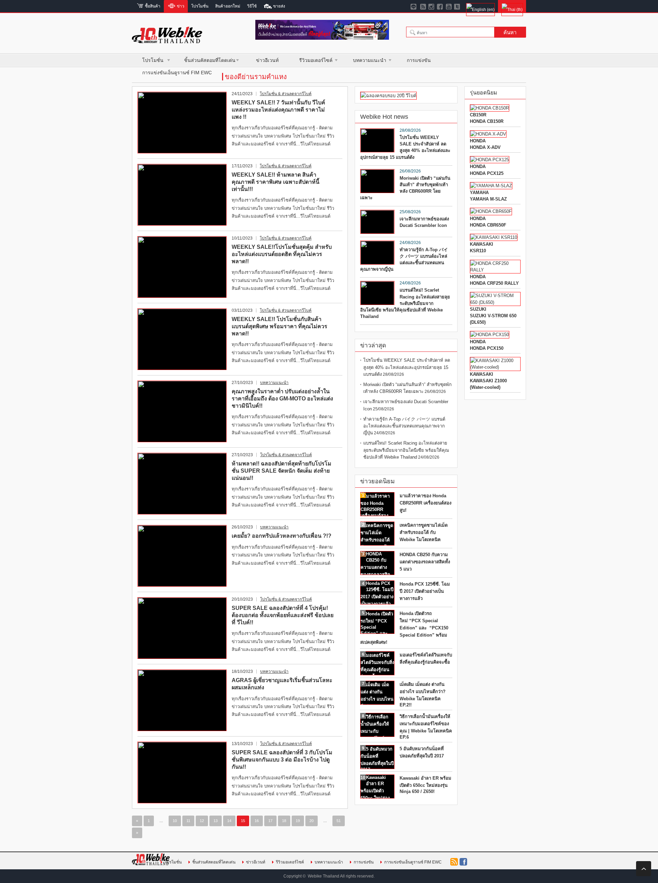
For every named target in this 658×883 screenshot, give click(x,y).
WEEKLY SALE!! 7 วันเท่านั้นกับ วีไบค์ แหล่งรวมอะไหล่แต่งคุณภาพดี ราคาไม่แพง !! (278, 110)
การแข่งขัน (419, 60)
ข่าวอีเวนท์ (267, 60)
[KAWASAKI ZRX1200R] (493, 237)
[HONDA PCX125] (489, 159)
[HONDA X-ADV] (488, 134)
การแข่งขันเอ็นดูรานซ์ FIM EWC (177, 72)
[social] (423, 6)
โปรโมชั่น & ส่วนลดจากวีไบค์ (286, 93)
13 (216, 821)
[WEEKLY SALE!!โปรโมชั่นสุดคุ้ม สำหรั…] (182, 267)
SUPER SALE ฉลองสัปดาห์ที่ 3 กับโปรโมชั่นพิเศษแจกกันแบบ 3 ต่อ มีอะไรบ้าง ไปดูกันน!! (282, 760)
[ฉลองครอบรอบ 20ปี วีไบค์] (388, 95)
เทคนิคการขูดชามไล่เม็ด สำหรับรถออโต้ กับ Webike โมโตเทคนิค (424, 532)
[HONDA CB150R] (489, 108)
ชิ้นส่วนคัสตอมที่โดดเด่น (209, 60)
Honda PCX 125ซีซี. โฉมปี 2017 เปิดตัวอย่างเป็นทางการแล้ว (425, 591)
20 (311, 821)
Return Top (643, 868)
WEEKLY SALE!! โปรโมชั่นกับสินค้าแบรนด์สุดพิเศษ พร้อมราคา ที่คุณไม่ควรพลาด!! (279, 326)
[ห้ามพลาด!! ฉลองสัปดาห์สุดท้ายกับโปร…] (182, 483)
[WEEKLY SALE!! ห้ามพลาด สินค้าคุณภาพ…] (182, 195)
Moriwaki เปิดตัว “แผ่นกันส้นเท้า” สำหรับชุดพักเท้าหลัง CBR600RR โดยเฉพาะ (405, 188)
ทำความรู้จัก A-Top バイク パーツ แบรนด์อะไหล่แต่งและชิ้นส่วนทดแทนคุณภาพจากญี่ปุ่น (404, 259)
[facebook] (440, 6)
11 (188, 821)
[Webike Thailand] (167, 40)
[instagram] (431, 6)
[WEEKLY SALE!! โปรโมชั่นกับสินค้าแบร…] (182, 339)
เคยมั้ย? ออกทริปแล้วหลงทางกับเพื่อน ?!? (281, 536)
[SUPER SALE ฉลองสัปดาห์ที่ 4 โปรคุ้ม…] (182, 628)
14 (229, 821)
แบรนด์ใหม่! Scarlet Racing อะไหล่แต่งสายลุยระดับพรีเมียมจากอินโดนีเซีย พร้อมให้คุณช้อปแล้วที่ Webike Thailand (405, 303)
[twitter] (457, 6)
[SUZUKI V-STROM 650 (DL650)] (495, 302)
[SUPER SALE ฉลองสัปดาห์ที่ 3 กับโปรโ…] (182, 772)
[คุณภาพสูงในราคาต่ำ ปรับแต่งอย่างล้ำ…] (182, 411)
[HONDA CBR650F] (491, 211)
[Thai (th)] (512, 6)
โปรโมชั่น (152, 60)
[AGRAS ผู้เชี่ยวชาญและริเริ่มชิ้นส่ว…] (182, 700)
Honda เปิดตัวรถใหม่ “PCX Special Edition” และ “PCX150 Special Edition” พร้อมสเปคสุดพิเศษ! (404, 628)
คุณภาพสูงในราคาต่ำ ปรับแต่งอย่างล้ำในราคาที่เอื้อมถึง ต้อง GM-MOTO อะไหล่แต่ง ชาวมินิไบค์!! (282, 398)
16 (257, 821)
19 (298, 821)
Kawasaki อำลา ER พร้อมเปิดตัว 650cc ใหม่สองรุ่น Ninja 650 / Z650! (425, 785)
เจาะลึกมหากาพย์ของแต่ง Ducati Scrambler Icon (424, 222)
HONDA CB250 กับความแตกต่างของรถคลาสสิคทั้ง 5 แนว (425, 562)
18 (284, 821)
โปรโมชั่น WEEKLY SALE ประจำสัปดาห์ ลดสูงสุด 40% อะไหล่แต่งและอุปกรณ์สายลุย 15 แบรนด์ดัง (405, 147)
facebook (463, 862)
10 (175, 821)
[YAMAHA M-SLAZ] (491, 185)
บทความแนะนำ (369, 60)
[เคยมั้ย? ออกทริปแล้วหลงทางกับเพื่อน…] (182, 556)
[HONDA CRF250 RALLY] (495, 269)
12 (202, 821)
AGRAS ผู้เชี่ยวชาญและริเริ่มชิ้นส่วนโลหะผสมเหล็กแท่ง (282, 683)
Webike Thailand (323, 876)
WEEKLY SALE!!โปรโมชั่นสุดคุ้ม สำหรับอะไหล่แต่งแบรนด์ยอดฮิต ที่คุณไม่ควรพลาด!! (282, 254)
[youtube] (448, 6)
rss (454, 862)
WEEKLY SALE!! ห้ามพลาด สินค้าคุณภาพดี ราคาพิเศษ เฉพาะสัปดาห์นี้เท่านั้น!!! (275, 182)
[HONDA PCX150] (489, 334)
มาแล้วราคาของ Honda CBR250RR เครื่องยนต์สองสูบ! (425, 503)
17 (270, 821)
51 (339, 821)
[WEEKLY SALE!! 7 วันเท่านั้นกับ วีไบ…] (182, 122)
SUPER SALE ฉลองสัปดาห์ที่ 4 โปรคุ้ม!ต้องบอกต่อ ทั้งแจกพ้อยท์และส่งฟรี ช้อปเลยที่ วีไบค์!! (282, 615)
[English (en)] (480, 6)
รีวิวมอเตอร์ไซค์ (315, 60)
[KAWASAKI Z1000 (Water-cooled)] (495, 367)
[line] (414, 6)
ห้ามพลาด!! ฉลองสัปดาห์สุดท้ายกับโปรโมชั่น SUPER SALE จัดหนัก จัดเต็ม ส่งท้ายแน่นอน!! (281, 471)
